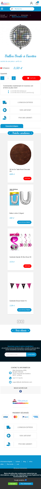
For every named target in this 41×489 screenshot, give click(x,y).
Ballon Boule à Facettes (19, 17)
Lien (18, 464)
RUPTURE (27, 178)
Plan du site (10, 464)
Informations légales (6, 461)
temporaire (13, 15)
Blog (24, 461)
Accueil (2, 15)
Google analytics (19, 480)
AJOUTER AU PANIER (24, 222)
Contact (18, 461)
